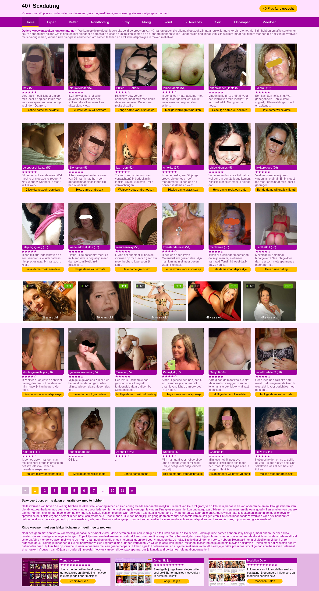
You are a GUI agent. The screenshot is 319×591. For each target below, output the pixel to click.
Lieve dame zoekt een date (43, 269)
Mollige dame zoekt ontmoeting (136, 394)
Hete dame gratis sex (89, 189)
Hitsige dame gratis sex (183, 189)
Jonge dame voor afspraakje (136, 110)
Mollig (146, 22)
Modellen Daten (265, 581)
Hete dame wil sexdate (276, 110)
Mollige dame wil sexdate (229, 394)
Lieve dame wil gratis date (89, 394)
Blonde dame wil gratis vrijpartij (276, 189)
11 (122, 490)
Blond (167, 22)
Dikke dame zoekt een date (42, 189)
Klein (218, 22)
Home (30, 22)
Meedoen (269, 22)
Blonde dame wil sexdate (43, 110)
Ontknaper (242, 22)
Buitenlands (193, 22)
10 (112, 490)
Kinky (126, 22)
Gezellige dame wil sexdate (229, 110)
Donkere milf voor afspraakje (43, 474)
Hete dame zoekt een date (229, 189)
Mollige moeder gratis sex (276, 474)
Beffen (73, 22)
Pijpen (51, 22)
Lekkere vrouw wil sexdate (89, 110)
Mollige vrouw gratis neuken (183, 110)
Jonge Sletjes (171, 581)
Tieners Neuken (78, 581)
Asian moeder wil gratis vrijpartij (229, 474)
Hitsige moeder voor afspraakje (183, 474)
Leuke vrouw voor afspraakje (183, 269)
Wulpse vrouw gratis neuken (136, 189)
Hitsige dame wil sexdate (89, 269)
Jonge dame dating (136, 474)
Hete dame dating (276, 269)
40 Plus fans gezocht (278, 8)
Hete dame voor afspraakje (230, 269)
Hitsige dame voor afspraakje (183, 394)
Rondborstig (100, 22)
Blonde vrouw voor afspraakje (43, 394)
